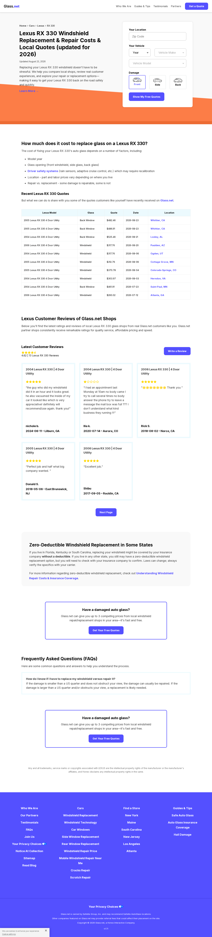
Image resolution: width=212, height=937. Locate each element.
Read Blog (29, 865)
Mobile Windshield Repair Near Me (80, 861)
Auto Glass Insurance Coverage (182, 825)
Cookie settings (9, 934)
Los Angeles (131, 844)
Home (22, 25)
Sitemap (29, 858)
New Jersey (131, 836)
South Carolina (131, 829)
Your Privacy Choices (27, 844)
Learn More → (29, 91)
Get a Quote (196, 6)
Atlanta (131, 851)
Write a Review (177, 351)
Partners (176, 6)
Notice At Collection (29, 851)
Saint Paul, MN (159, 286)
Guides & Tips (142, 6)
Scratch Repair (80, 877)
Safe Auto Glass (183, 815)
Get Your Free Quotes (106, 630)
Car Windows (80, 829)
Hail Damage (182, 834)
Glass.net (166, 200)
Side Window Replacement (80, 836)
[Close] (45, 930)
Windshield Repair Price (80, 851)
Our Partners (29, 815)
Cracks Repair (80, 870)
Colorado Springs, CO (163, 270)
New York (131, 815)
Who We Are (123, 6)
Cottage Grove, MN (162, 261)
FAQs (29, 829)
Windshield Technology (80, 822)
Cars (32, 25)
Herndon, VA (158, 278)
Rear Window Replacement (80, 844)
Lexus (40, 25)
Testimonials (160, 6)
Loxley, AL (157, 236)
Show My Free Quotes (146, 96)
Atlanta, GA (157, 295)
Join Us (29, 836)
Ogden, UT (157, 253)
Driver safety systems (43, 171)
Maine (131, 822)
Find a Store (131, 808)
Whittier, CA (158, 220)
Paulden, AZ (158, 245)
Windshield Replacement (80, 815)
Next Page (106, 512)
